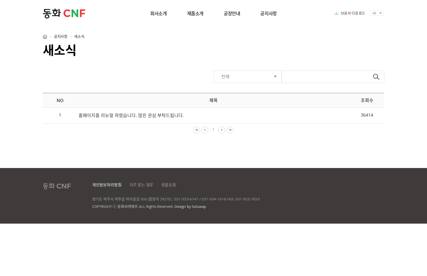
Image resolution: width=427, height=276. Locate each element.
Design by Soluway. (190, 206)
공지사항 (268, 13)
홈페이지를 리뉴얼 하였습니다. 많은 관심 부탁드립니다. (131, 115)
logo (72, 14)
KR (374, 13)
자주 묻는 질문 (141, 185)
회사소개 (158, 13)
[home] (45, 36)
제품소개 (195, 13)
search (376, 77)
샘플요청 (168, 185)
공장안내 (232, 13)
